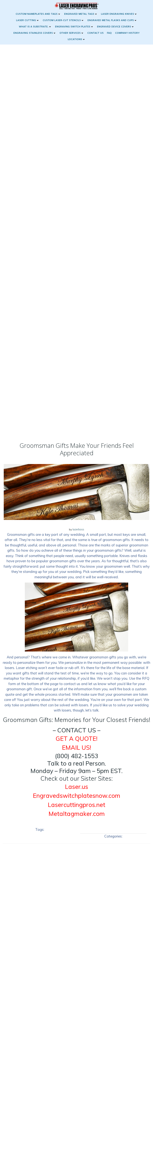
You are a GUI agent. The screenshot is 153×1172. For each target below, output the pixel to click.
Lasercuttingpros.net (76, 804)
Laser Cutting (26, 20)
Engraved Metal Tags (79, 14)
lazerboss (78, 529)
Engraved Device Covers (114, 26)
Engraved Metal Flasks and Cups (111, 20)
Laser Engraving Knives (117, 14)
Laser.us (76, 786)
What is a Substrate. (33, 26)
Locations (75, 39)
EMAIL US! (76, 747)
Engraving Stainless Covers (33, 33)
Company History (127, 33)
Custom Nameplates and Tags (36, 14)
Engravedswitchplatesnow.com (76, 795)
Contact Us (95, 33)
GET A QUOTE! (76, 738)
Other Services (70, 33)
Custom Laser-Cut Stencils (62, 20)
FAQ (109, 33)
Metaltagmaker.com (77, 813)
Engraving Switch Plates (72, 26)
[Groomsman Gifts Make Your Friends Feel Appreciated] (76, 491)
